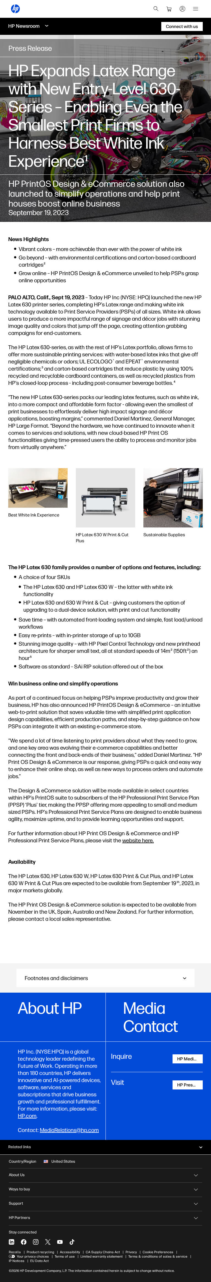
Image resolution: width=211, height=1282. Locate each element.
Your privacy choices (33, 1256)
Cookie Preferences (158, 1252)
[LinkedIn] (11, 1242)
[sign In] (182, 8)
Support (16, 1203)
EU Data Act (39, 1261)
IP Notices (16, 1261)
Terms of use (65, 1256)
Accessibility (70, 1252)
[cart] (169, 8)
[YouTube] (60, 1242)
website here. (138, 840)
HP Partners (19, 1217)
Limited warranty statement (101, 1256)
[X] (48, 1242)
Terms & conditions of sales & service (157, 1256)
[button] (105, 978)
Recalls (15, 1252)
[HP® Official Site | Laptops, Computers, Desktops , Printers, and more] (15, 8)
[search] (156, 8)
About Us (17, 1175)
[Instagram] (35, 1242)
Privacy (131, 1252)
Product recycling (40, 1252)
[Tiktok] (72, 1242)
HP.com (27, 1115)
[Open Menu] (195, 8)
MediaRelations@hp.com (69, 1130)
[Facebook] (23, 1242)
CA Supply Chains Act (103, 1252)
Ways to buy (19, 1189)
